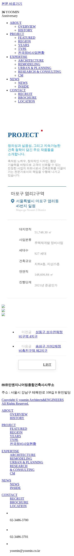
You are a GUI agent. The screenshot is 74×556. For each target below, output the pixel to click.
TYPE (22, 49)
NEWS (14, 79)
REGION (24, 41)
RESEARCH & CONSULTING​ (39, 71)
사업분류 (25, 239)
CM (20, 75)
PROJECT (17, 34)
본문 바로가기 (12, 3)
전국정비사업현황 (31, 52)
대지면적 (25, 229)
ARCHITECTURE (31, 60)
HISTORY (25, 30)
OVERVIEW (27, 26)
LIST (47, 364)
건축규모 (25, 261)
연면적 (23, 271)
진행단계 (25, 282)
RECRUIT (25, 94)
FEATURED (26, 37)
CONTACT (18, 90)
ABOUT (16, 23)
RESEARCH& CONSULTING (22, 467)
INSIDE (23, 86)
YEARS (23, 45)
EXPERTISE (18, 57)
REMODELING (29, 64)
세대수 (23, 250)
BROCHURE (27, 97)
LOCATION (26, 101)
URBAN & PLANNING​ (34, 68)
